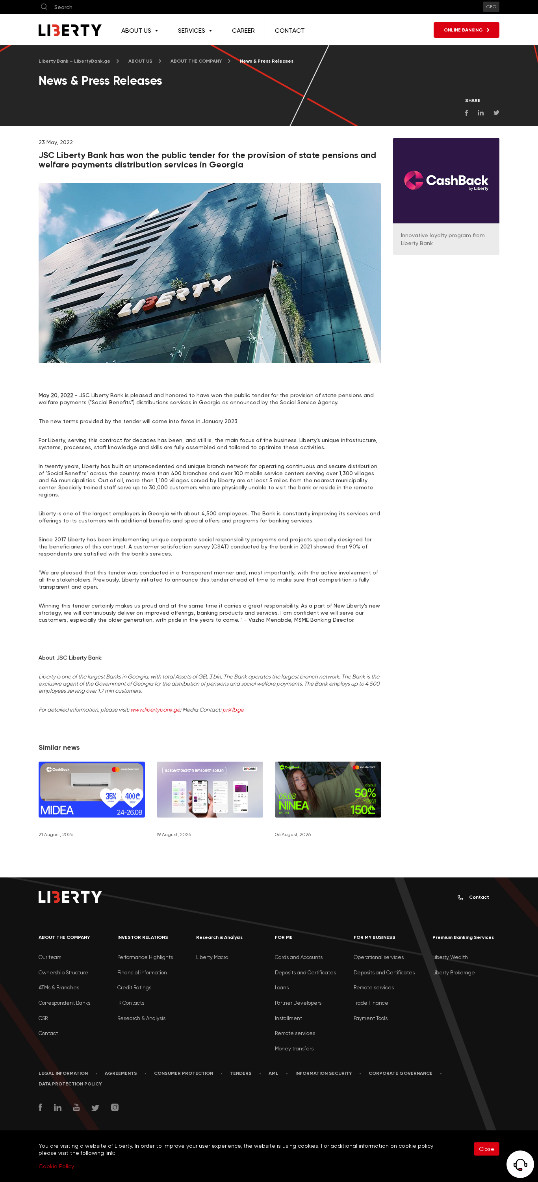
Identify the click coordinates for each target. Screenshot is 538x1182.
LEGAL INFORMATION (63, 1073)
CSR (43, 1018)
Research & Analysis (141, 1018)
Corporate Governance (400, 1073)
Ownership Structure (63, 973)
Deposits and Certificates (305, 973)
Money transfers (294, 1049)
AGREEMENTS (121, 1073)
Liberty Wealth (450, 957)
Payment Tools (371, 1018)
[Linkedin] (57, 1108)
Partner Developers (298, 1003)
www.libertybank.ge (155, 709)
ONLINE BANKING (463, 30)
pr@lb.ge (233, 709)
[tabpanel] (210, 273)
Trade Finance (371, 1003)
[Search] (44, 7)
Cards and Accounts (299, 957)
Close (486, 1149)
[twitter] (95, 1109)
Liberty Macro (212, 957)
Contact (479, 897)
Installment (288, 1018)
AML (273, 1073)
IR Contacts (130, 1003)
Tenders (241, 1073)
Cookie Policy (56, 1166)
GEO (491, 6)
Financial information (142, 973)
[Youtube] (76, 1108)
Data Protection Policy (70, 1084)
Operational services (379, 957)
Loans (282, 988)
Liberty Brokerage (453, 973)
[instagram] (115, 1108)
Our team (50, 957)
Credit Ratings (134, 988)
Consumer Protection (183, 1073)
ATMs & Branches (59, 988)
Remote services (295, 1033)
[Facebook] (40, 1108)
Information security (323, 1073)
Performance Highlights (145, 957)
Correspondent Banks (64, 1003)
